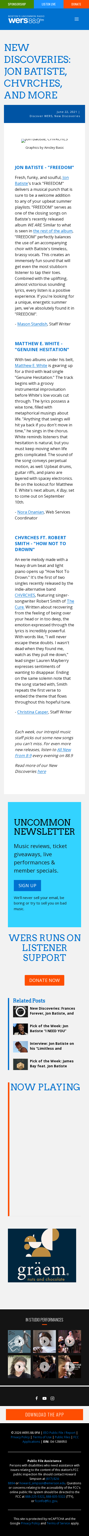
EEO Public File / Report (59, 1433)
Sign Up (27, 885)
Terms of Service (58, 1523)
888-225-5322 (34, 1496)
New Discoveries (67, 116)
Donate (76, 4)
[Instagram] (52, 1398)
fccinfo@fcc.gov (46, 1501)
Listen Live (49, 4)
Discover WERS (41, 116)
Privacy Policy (20, 1437)
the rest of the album (52, 231)
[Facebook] (37, 1398)
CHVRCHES (25, 595)
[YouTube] (44, 1398)
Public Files (62, 1437)
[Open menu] (76, 19)
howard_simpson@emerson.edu (42, 1483)
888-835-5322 (55, 1496)
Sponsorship (17, 4)
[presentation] (19, 1341)
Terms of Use (42, 1437)
